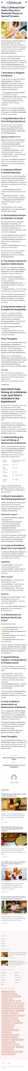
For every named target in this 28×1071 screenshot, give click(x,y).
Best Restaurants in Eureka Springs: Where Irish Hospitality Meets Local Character (12, 829)
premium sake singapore (8, 1042)
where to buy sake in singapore (10, 1051)
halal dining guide (17, 1023)
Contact (3, 946)
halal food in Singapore (8, 1025)
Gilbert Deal (6, 914)
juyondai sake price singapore (10, 1037)
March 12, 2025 (15, 19)
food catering (5, 1018)
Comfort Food (5, 1006)
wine (21, 1051)
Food (2, 982)
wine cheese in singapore (8, 1054)
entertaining (5, 1013)
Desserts (3, 975)
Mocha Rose (6, 811)
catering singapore (7, 1003)
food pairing (14, 1018)
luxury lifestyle (5, 1039)
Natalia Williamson (7, 846)
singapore (16, 1044)
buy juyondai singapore (8, 1001)
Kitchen (17, 973)
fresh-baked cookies (7, 1020)
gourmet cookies (6, 1023)
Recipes (17, 975)
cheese (22, 1003)
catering (18, 1001)
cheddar (16, 1003)
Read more (4, 822)
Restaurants (18, 980)
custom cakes (19, 1011)
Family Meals (20, 1015)
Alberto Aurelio (6, 881)
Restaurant (17, 977)
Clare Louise (6, 19)
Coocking (3, 973)
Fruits (2, 984)
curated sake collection (8, 1011)
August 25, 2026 (13, 811)
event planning (14, 1013)
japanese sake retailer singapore (10, 1035)
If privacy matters (6, 1032)
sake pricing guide (7, 1044)
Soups (16, 982)
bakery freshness (16, 996)
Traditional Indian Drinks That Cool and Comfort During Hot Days (13, 795)
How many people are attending (10, 1030)
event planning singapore (8, 1015)
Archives (3, 943)
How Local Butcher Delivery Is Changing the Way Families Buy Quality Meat (13, 898)
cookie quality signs (7, 1008)
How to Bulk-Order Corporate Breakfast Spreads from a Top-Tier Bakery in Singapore (13, 864)
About (2, 941)
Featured (3, 980)
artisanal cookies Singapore (9, 994)
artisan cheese (6, 996)
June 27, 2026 (13, 914)
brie (11, 998)
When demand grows (7, 1049)
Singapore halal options (8, 1047)
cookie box (20, 1006)
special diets (19, 1047)
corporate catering (19, 1008)
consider (13, 1006)
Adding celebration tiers (8, 991)
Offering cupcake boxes (17, 1039)
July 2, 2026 (13, 881)
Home (2, 939)
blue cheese (5, 998)
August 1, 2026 (16, 846)
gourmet (17, 1020)
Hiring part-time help (7, 1027)
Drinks (2, 977)
